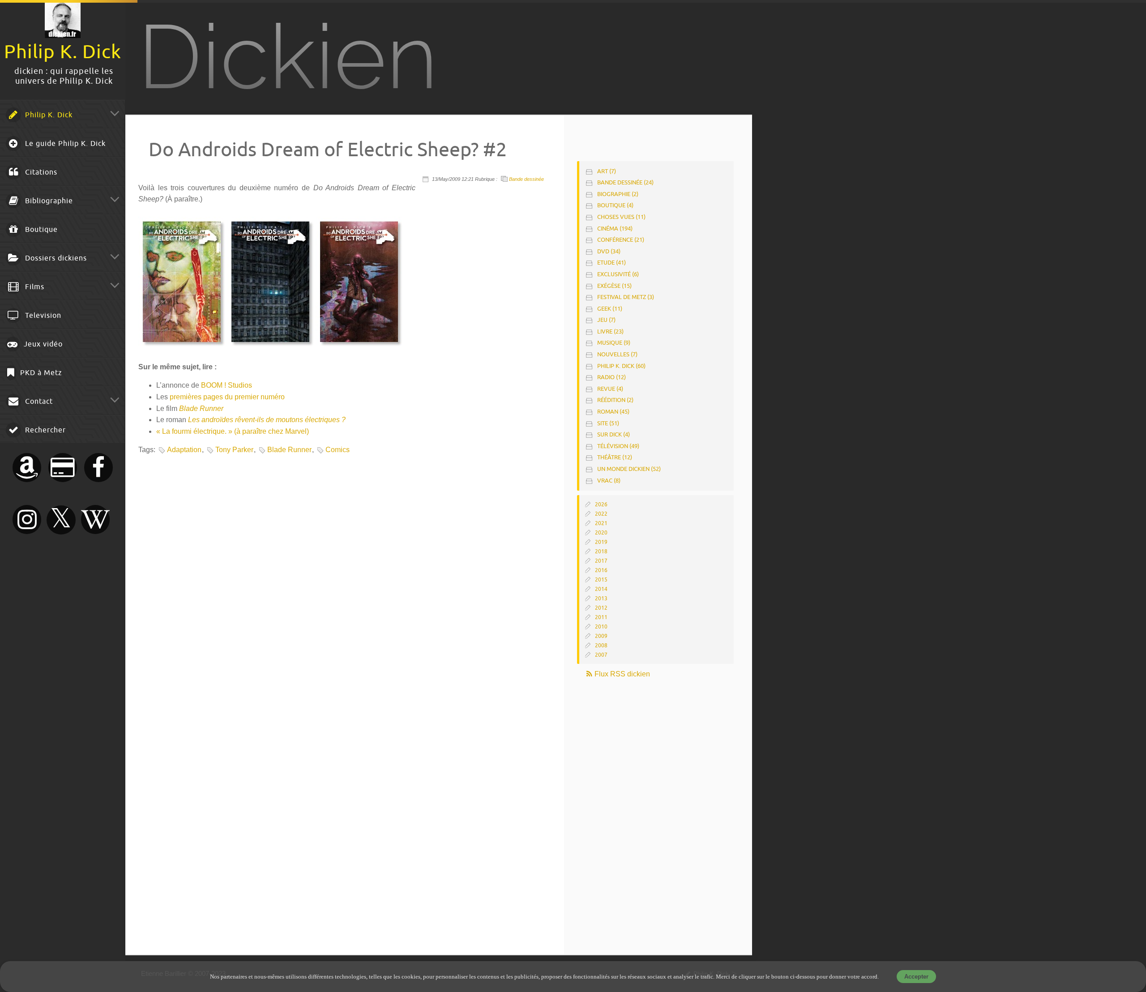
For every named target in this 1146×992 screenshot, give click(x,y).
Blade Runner (201, 408)
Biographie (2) (617, 194)
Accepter (916, 976)
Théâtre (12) (614, 457)
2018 (601, 551)
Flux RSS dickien (621, 674)
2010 (601, 626)
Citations (40, 172)
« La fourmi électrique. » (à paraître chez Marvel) (232, 431)
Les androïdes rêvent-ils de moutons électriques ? (267, 419)
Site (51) (608, 423)
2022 (601, 513)
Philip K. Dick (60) (621, 366)
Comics (337, 449)
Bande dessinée (526, 179)
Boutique (40, 229)
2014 (601, 589)
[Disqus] (343, 581)
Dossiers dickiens (55, 258)
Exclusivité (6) (618, 274)
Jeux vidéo (42, 344)
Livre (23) (610, 331)
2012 (601, 607)
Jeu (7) (606, 320)
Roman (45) (613, 411)
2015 (601, 579)
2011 (601, 617)
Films (33, 286)
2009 (601, 636)
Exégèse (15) (614, 286)
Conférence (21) (620, 240)
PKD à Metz (40, 372)
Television (42, 315)
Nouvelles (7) (617, 354)
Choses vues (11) (621, 217)
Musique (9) (613, 342)
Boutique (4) (615, 205)
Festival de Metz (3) (625, 297)
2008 (601, 645)
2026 (601, 504)
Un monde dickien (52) (629, 469)
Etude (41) (611, 262)
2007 (601, 654)
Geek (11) (609, 308)
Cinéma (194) (615, 228)
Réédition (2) (615, 400)
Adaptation (184, 449)
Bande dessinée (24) (625, 182)
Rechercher (44, 430)
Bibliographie (48, 201)
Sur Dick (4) (613, 434)
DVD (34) (608, 251)
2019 (601, 542)
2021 (601, 523)
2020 (601, 532)
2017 (601, 560)
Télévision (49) (618, 446)
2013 (601, 598)
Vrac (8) (608, 480)
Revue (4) (610, 389)
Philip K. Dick (48, 115)
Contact (38, 401)
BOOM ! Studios (226, 385)
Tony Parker (234, 449)
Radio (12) (611, 377)
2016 (601, 570)
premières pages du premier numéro (227, 397)
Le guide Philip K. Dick (64, 143)
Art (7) (606, 171)
